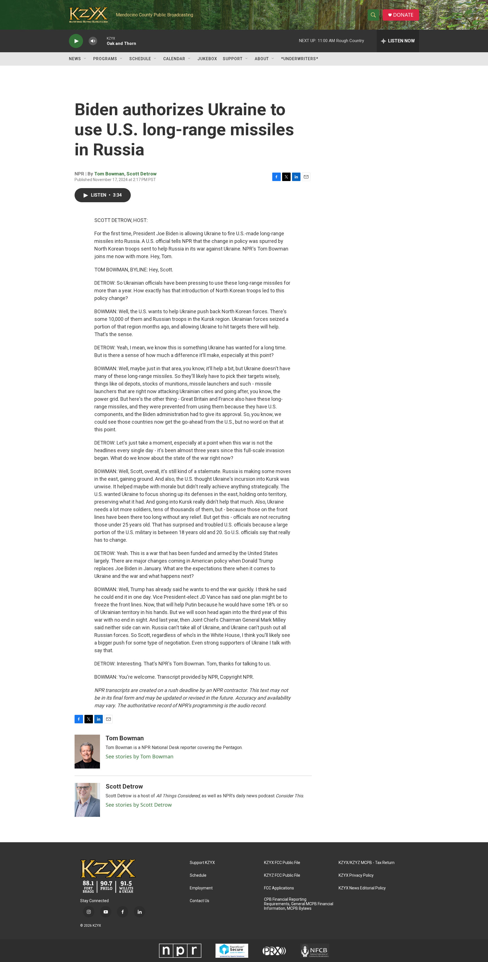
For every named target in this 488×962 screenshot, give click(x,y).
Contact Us (199, 901)
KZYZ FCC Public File (282, 875)
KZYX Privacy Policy (356, 875)
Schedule (140, 58)
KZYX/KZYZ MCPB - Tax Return (367, 863)
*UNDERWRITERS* (299, 58)
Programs (105, 58)
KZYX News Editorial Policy (362, 888)
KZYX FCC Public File (282, 863)
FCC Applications (279, 888)
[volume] (93, 41)
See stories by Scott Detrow (139, 804)
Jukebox (207, 58)
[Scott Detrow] (87, 800)
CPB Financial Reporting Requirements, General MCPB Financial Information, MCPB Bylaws (298, 904)
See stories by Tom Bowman (139, 756)
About (262, 58)
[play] (75, 41)
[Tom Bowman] (87, 752)
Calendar (174, 58)
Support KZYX (202, 863)
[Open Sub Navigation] (85, 58)
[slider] (102, 41)
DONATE (403, 15)
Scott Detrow (141, 174)
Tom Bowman (109, 174)
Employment (201, 888)
